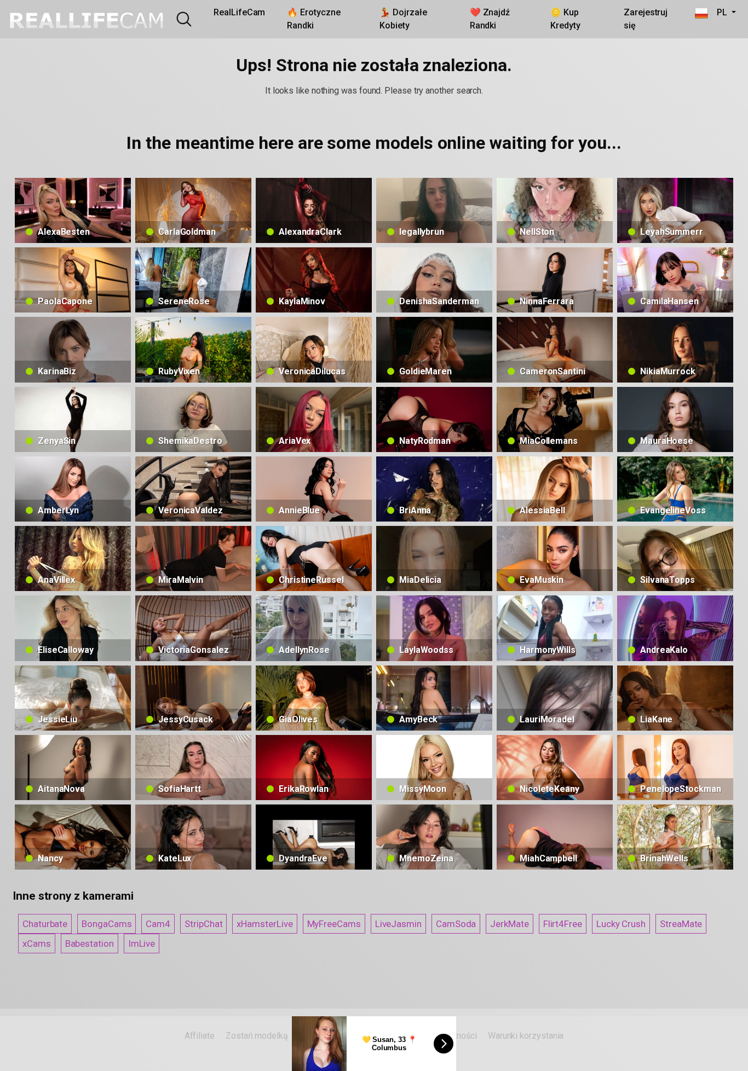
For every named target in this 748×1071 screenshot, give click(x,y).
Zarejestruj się (646, 19)
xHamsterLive (264, 923)
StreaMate (681, 923)
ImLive (142, 943)
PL (718, 12)
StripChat (203, 923)
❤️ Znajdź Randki (490, 19)
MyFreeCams (334, 923)
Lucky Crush (621, 923)
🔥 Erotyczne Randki (313, 19)
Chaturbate (44, 923)
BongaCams (106, 923)
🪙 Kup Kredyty (565, 19)
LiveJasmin (398, 923)
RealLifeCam (239, 12)
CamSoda (456, 923)
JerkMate (509, 923)
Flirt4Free (562, 923)
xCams (36, 943)
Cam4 (158, 923)
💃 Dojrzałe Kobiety (403, 19)
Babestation (89, 943)
